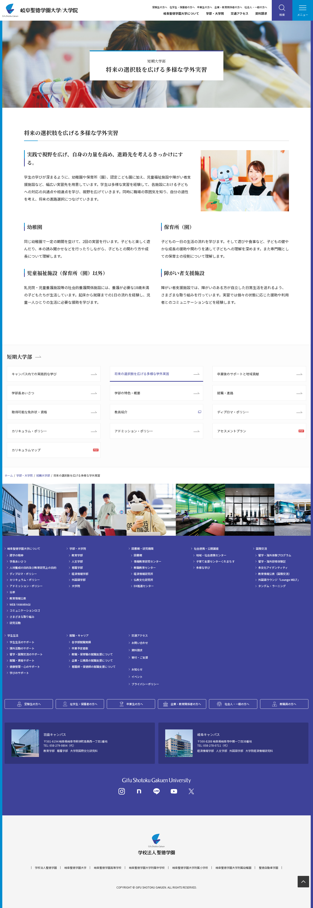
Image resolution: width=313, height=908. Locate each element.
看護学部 (77, 567)
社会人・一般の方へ (255, 7)
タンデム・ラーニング (272, 586)
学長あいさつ (18, 561)
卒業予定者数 (80, 648)
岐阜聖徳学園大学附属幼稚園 (233, 867)
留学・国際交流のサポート (26, 654)
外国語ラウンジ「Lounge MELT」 (279, 580)
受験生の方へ (159, 7)
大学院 (76, 586)
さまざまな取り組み (22, 616)
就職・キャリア (79, 635)
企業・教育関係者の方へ (228, 7)
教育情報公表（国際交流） (274, 574)
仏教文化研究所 (143, 580)
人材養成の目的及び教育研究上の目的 (33, 567)
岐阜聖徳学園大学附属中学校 (147, 867)
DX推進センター (144, 586)
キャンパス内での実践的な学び (34, 374)
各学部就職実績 (81, 642)
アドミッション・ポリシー (134, 431)
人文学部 (77, 561)
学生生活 (12, 635)
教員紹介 (121, 412)
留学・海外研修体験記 (272, 561)
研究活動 (15, 623)
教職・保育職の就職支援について (92, 654)
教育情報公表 (18, 598)
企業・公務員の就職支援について (92, 660)
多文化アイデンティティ (273, 567)
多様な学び (203, 567)
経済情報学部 (80, 574)
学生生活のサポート (22, 642)
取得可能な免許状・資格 (29, 412)
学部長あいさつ (23, 393)
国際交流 (261, 548)
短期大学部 (19, 356)
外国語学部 (78, 580)
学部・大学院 (215, 13)
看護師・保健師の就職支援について (94, 666)
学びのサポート (19, 673)
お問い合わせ (140, 642)
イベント (137, 676)
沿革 (12, 592)
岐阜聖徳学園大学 (75, 867)
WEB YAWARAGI (20, 604)
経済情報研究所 (143, 574)
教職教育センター (145, 567)
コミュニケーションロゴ (25, 610)
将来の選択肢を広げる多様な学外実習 (142, 373)
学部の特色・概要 (127, 393)
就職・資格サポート (22, 660)
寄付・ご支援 (140, 657)
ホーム (9, 475)
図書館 (138, 555)
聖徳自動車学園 (268, 867)
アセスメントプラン (231, 431)
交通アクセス (239, 13)
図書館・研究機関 (143, 548)
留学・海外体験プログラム (274, 555)
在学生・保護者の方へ (182, 7)
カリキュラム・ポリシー (29, 431)
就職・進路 (225, 393)
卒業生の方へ (204, 7)
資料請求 (261, 13)
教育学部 (77, 555)
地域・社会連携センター (211, 555)
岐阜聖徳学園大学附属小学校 (190, 867)
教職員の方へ (288, 704)
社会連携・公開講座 (206, 548)
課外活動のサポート (22, 648)
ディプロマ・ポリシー (233, 412)
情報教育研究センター (147, 561)
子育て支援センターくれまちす (215, 561)
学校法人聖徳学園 (46, 867)
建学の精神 (16, 555)
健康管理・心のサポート (25, 666)
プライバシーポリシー (145, 684)
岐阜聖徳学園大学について (181, 13)
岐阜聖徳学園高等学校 (107, 867)
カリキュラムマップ (26, 450)
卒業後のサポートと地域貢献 (238, 374)
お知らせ (137, 669)
